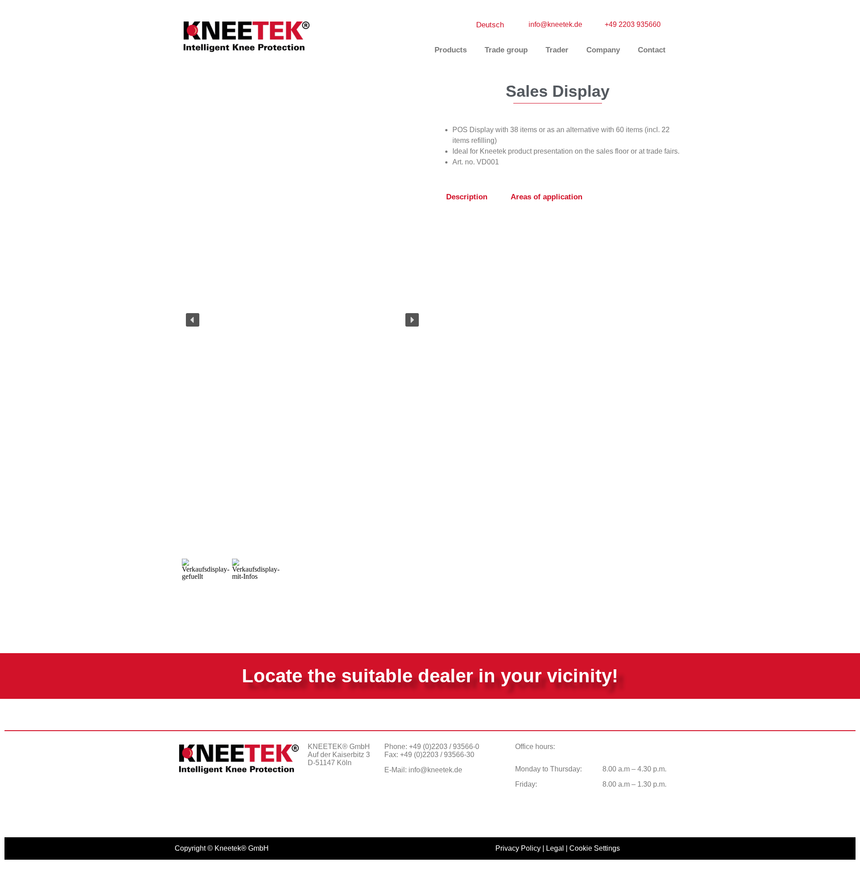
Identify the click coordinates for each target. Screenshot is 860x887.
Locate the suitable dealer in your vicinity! (430, 675)
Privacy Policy (518, 848)
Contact (652, 50)
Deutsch (490, 25)
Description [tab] (466, 197)
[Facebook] (319, 794)
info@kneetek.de (435, 770)
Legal (555, 848)
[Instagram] (341, 794)
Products (450, 50)
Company (603, 50)
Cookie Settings (594, 848)
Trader (557, 50)
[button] (192, 320)
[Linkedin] (364, 794)
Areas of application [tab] (546, 197)
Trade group (506, 50)
